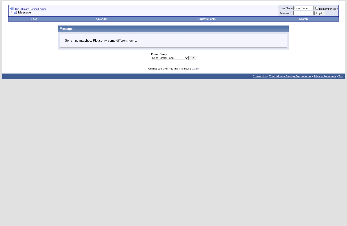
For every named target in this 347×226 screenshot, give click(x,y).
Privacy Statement (325, 76)
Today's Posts (207, 18)
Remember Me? (328, 8)
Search (303, 18)
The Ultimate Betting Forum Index (290, 76)
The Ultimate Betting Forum (30, 9)
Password (285, 13)
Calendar (101, 18)
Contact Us (260, 76)
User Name (286, 8)
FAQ (34, 18)
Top (341, 76)
